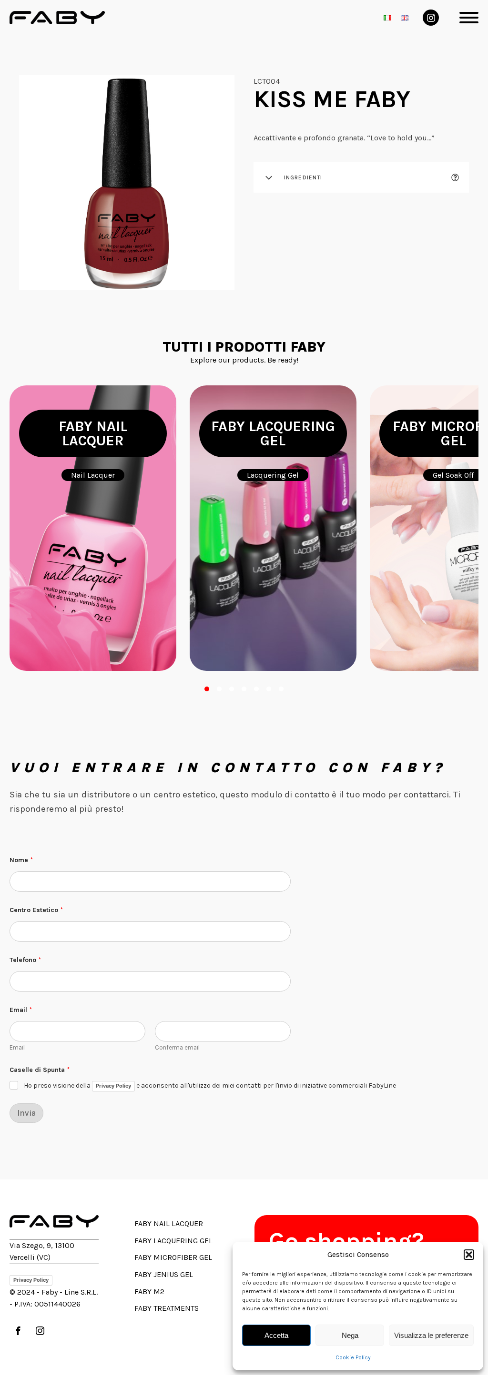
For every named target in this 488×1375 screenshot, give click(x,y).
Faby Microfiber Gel (173, 1257)
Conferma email (177, 1047)
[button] (469, 1254)
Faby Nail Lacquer (168, 1223)
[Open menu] (468, 17)
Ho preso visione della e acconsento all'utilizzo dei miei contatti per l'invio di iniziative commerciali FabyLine (210, 1086)
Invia (26, 1113)
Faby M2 (149, 1291)
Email (17, 1047)
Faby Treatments (166, 1308)
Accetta (276, 1335)
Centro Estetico (36, 910)
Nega (350, 1335)
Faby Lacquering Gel (173, 1240)
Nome (21, 860)
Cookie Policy (353, 1357)
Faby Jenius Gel (163, 1274)
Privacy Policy (113, 1085)
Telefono (25, 960)
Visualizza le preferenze (431, 1335)
